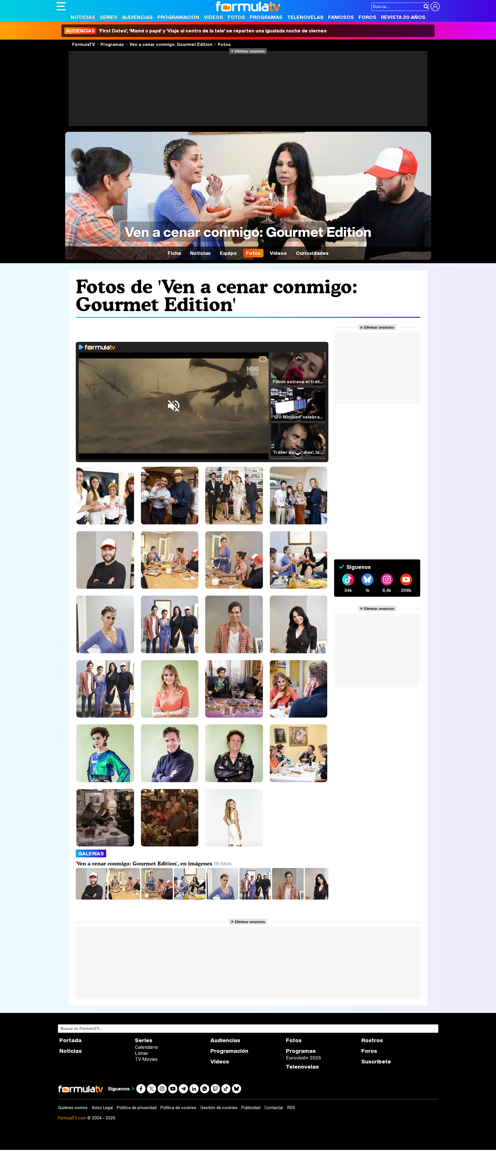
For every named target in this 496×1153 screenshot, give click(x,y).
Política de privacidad (136, 1108)
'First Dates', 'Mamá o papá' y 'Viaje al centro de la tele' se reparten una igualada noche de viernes (196, 30)
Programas (266, 17)
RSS (291, 1108)
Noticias (83, 17)
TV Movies (146, 1059)
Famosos (341, 17)
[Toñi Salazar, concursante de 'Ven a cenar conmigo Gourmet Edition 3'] (321, 897)
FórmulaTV (83, 44)
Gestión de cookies (218, 1108)
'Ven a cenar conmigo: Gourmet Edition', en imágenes (144, 863)
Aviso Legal (102, 1108)
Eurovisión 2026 (303, 1057)
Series (108, 17)
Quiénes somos (73, 1108)
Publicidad (250, 1108)
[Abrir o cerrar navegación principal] (61, 6)
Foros (367, 17)
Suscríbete (376, 1061)
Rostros (372, 1040)
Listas (141, 1053)
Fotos (236, 17)
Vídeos (213, 17)
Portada (70, 1040)
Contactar (273, 1108)
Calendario (146, 1047)
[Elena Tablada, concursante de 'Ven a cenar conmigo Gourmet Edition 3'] (223, 897)
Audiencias (137, 17)
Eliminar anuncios (250, 51)
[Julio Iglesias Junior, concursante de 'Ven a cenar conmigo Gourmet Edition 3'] (288, 897)
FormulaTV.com (72, 1118)
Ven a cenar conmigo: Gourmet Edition (170, 44)
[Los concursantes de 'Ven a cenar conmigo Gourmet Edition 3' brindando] (190, 897)
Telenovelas (305, 17)
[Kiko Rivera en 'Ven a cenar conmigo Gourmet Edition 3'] (92, 897)
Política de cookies (178, 1108)
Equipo (228, 253)
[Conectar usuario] (435, 6)
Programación (178, 17)
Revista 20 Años (403, 17)
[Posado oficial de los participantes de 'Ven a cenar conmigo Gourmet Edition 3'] (255, 897)
